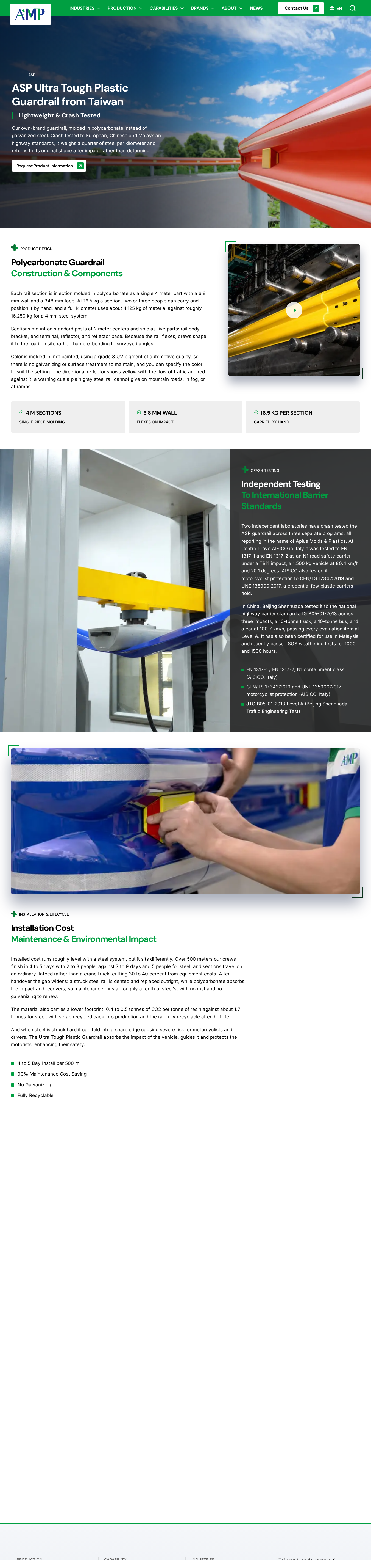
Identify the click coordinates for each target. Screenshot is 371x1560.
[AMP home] (32, 8)
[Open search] (352, 8)
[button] (294, 310)
